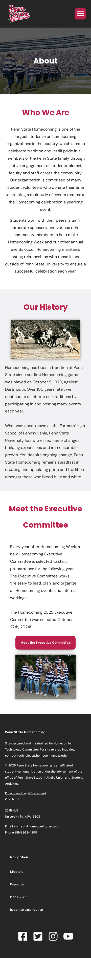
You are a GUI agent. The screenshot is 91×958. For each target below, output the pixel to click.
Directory (16, 872)
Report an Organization (26, 910)
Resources (17, 884)
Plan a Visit (18, 897)
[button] (80, 13)
